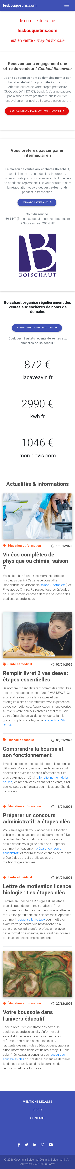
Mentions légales (37, 1102)
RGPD (37, 1110)
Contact (37, 1118)
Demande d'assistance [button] (35, 202)
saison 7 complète (53, 585)
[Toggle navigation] (67, 5)
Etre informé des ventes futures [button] (35, 328)
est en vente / (37, 40)
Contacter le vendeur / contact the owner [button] (35, 111)
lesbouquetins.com (37, 30)
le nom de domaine (37, 20)
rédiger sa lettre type (31, 919)
